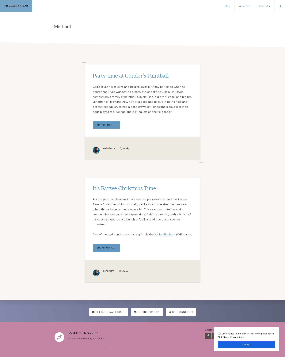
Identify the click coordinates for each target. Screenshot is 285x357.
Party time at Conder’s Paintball (130, 76)
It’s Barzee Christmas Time (124, 188)
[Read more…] (108, 126)
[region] (246, 339)
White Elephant (165, 234)
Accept (246, 344)
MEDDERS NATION (16, 5)
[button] (280, 6)
